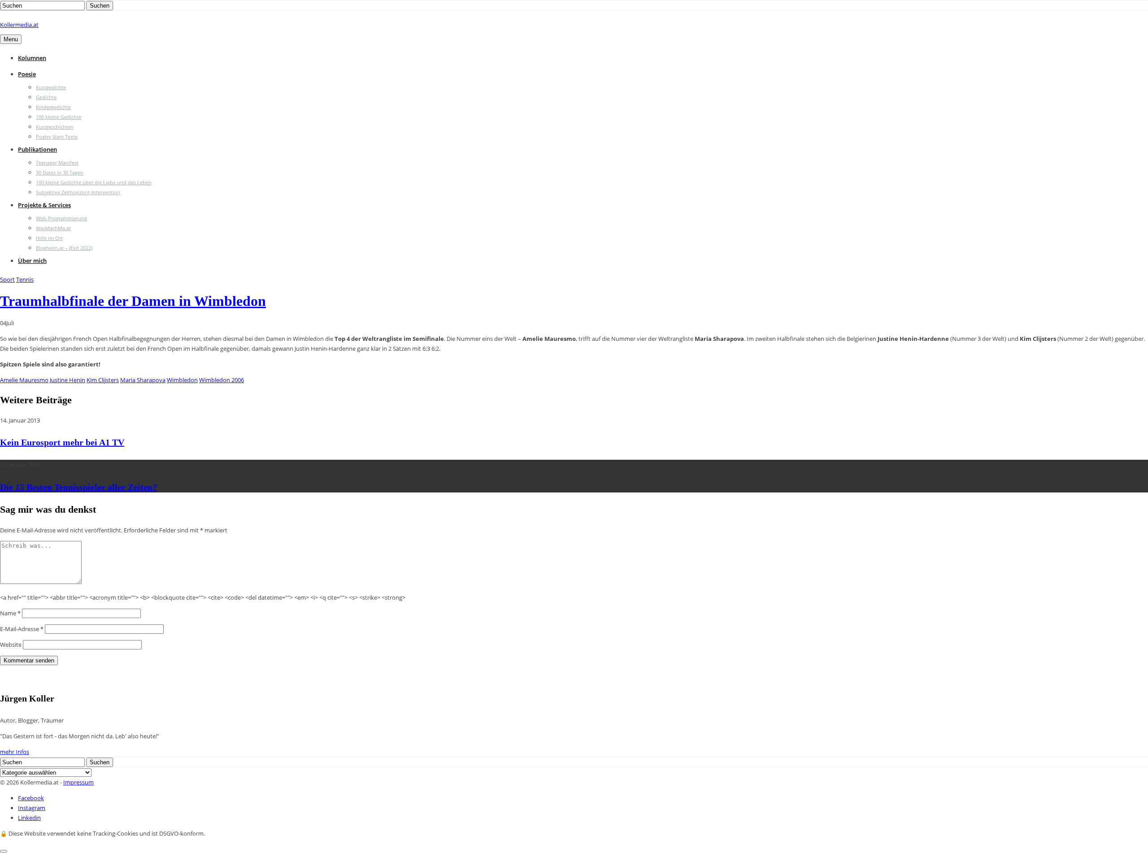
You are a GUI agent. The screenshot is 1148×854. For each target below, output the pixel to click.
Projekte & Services (44, 205)
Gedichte (46, 97)
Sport (7, 279)
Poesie (27, 74)
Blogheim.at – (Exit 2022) (64, 247)
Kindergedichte (53, 107)
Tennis (25, 279)
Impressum (78, 782)
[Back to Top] (3, 851)
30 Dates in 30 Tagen (59, 172)
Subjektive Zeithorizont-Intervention (78, 192)
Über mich (32, 261)
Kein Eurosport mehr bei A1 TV (62, 442)
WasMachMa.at (53, 228)
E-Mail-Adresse (21, 629)
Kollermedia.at (19, 25)
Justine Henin (67, 380)
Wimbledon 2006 (221, 380)
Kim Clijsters (103, 380)
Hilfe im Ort (49, 238)
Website (11, 644)
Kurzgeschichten (55, 126)
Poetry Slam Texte (57, 136)
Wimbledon (182, 380)
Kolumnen (32, 58)
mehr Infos (14, 752)
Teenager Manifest (57, 162)
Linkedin (29, 818)
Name (10, 613)
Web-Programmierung (61, 218)
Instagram (31, 808)
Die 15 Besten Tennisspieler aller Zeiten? (78, 487)
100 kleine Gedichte (58, 116)
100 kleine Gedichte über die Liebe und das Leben (94, 182)
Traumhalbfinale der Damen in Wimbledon (133, 301)
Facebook (31, 798)
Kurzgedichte (51, 87)
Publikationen (37, 149)
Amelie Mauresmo (24, 380)
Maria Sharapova (142, 380)
